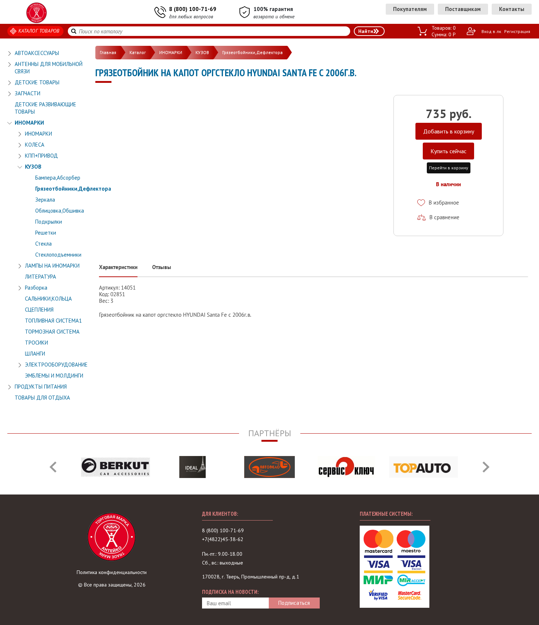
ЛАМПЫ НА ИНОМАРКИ (52, 265)
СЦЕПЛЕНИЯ (39, 309)
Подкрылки (48, 221)
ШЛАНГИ (35, 353)
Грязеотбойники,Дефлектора (73, 188)
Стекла (43, 243)
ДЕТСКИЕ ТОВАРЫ (37, 82)
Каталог (137, 52)
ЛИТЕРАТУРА (40, 276)
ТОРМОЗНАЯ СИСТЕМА (52, 331)
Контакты (511, 8)
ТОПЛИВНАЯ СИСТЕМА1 (53, 320)
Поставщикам (463, 8)
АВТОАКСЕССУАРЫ (37, 52)
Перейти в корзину (448, 167)
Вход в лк (491, 31)
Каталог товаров (39, 30)
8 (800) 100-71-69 (192, 8)
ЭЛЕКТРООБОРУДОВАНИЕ (56, 364)
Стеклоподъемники (58, 254)
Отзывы (161, 267)
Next (486, 467)
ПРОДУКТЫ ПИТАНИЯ (41, 386)
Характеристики (118, 267)
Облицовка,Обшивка (59, 210)
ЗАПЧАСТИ (27, 93)
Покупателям (410, 8)
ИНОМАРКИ (29, 122)
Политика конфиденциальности (112, 572)
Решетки (45, 232)
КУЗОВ (33, 166)
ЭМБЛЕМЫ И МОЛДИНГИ (54, 375)
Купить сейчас (448, 151)
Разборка (36, 287)
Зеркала (45, 199)
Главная (108, 52)
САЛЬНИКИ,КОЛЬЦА (48, 298)
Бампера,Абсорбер (57, 177)
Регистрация (517, 31)
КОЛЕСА (34, 144)
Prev (53, 467)
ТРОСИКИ (36, 342)
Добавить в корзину (448, 131)
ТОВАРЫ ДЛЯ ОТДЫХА (42, 397)
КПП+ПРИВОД (41, 155)
